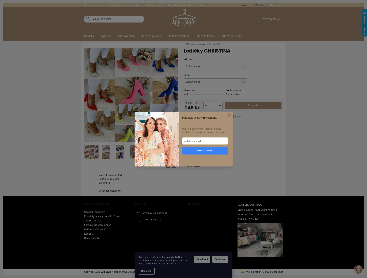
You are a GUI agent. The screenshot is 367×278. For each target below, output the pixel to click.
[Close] (229, 115)
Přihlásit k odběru (205, 150)
